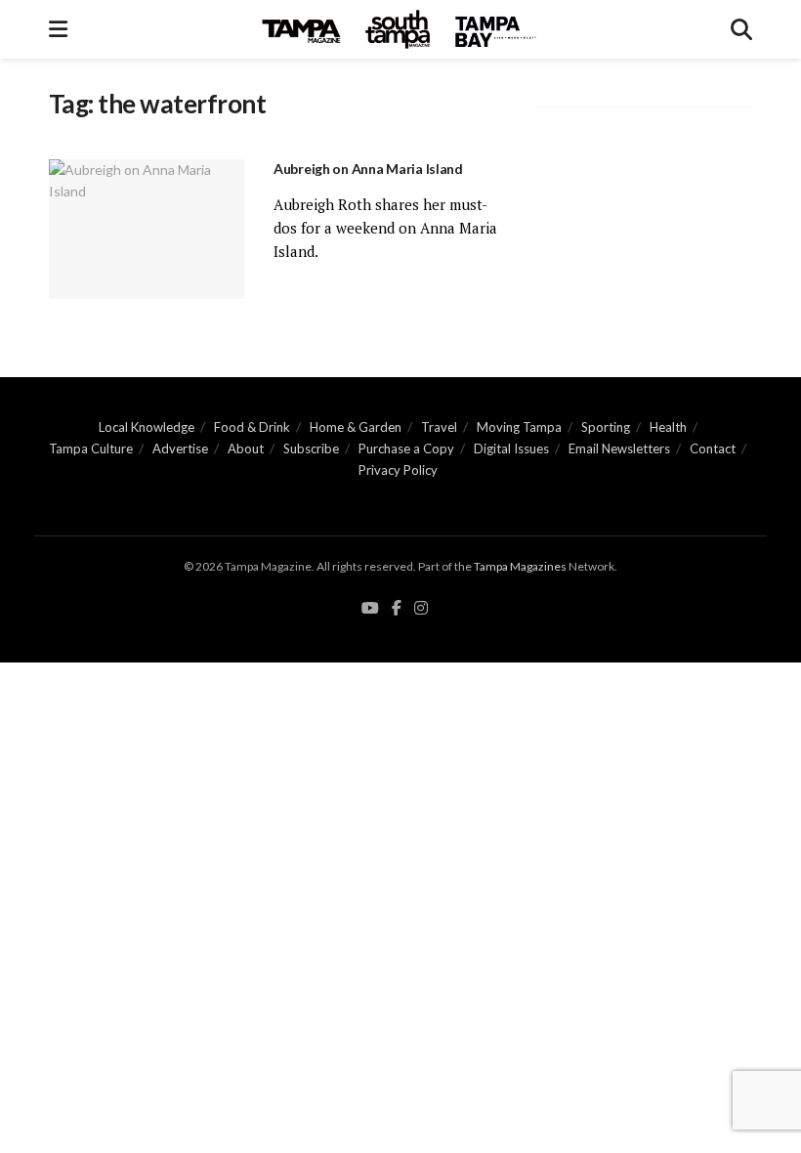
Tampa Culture (91, 448)
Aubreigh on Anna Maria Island (368, 168)
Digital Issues (511, 448)
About (246, 448)
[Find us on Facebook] (396, 608)
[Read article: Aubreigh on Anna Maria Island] (146, 229)
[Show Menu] (58, 29)
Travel (439, 427)
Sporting (605, 427)
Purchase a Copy (406, 448)
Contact (713, 448)
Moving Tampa (519, 427)
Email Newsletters (619, 448)
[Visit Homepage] (399, 29)
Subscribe (311, 448)
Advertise (180, 448)
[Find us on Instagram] (421, 608)
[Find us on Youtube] (370, 608)
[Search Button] (741, 29)
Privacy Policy (398, 470)
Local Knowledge (146, 427)
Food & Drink (252, 427)
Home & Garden (355, 427)
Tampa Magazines (520, 566)
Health (668, 427)
